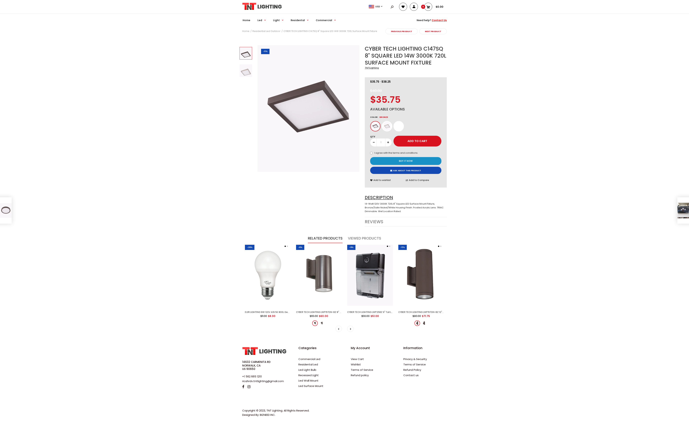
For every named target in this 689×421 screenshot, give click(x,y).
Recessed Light (308, 375)
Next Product (433, 31)
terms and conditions (405, 153)
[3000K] (315, 323)
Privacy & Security (415, 359)
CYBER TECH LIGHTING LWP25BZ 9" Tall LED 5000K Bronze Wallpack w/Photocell (392, 312)
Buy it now (406, 161)
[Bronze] (375, 126)
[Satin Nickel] (387, 126)
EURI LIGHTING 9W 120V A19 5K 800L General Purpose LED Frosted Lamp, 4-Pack (290, 312)
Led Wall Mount (308, 380)
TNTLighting (372, 68)
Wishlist (356, 364)
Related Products (325, 238)
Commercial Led (309, 359)
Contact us (411, 375)
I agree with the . (396, 153)
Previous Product (401, 31)
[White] (398, 126)
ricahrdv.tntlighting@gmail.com (263, 381)
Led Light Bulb (307, 370)
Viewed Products (364, 238)
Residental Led (308, 364)
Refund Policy (412, 370)
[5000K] (322, 323)
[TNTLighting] (262, 9)
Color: (379, 117)
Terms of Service (362, 370)
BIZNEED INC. (267, 415)
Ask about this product (407, 170)
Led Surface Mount (310, 386)
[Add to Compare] (267, 293)
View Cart (357, 359)
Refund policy (360, 375)
